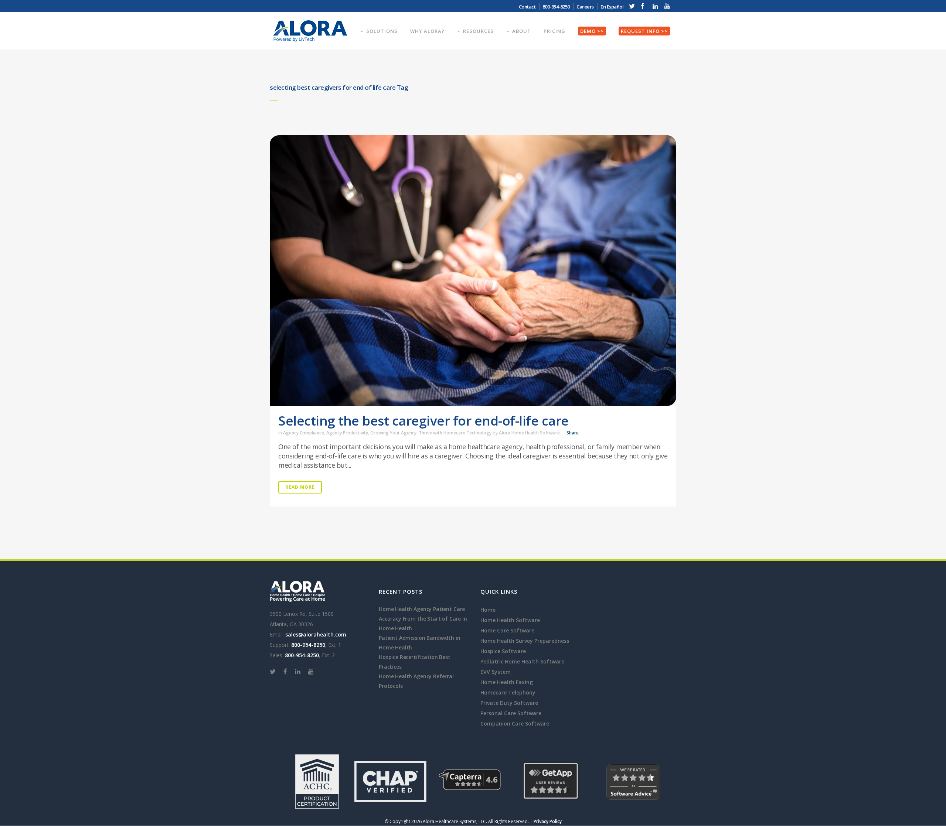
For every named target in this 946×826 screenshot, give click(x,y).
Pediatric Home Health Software (522, 661)
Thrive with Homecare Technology (455, 433)
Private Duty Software (509, 702)
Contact (527, 6)
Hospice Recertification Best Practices (414, 661)
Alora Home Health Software (529, 433)
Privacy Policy (548, 821)
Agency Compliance (303, 433)
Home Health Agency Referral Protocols (416, 681)
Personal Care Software (510, 713)
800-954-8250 (308, 644)
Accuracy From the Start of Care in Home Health (423, 623)
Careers (585, 6)
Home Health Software (510, 620)
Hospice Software (503, 651)
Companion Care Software (514, 723)
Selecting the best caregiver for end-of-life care (423, 420)
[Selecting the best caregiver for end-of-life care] (473, 270)
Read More (300, 487)
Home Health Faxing (506, 682)
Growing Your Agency (393, 433)
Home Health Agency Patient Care (422, 608)
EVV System (495, 671)
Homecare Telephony (507, 692)
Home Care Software (507, 630)
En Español (611, 6)
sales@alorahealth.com (315, 634)
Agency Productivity (347, 433)
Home (488, 609)
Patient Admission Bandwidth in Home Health (419, 642)
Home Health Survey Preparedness (524, 640)
